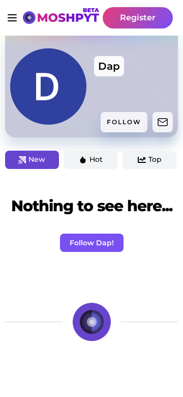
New (36, 159)
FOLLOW (124, 122)
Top (155, 159)
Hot (96, 159)
